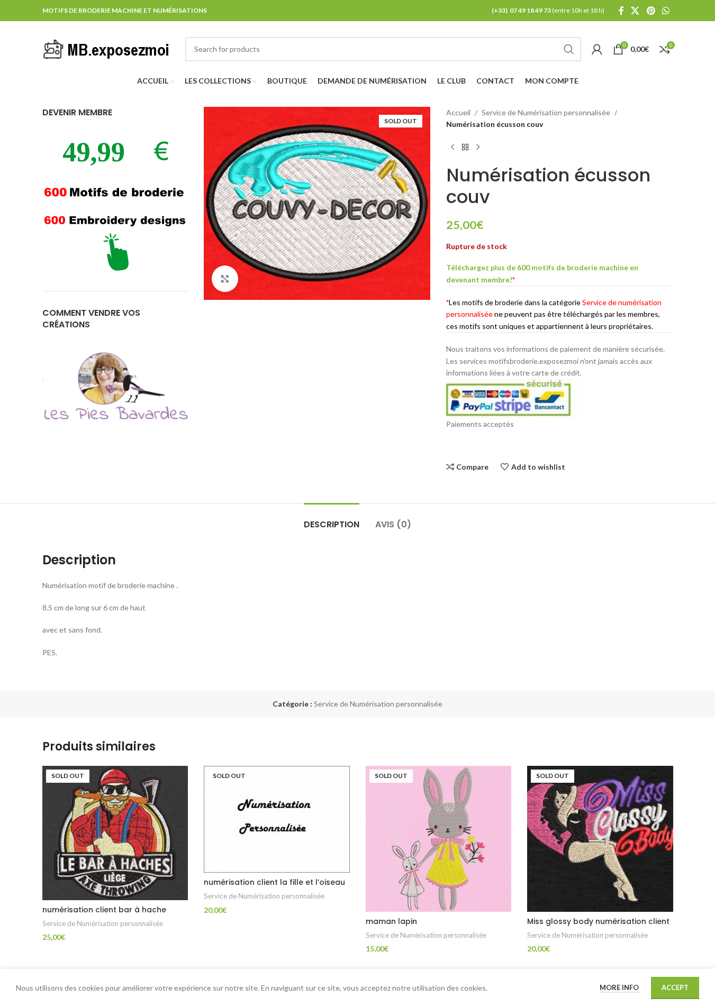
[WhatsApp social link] (665, 11)
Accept (675, 987)
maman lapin (391, 921)
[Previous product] (452, 147)
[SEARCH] (569, 49)
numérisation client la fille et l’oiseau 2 (274, 887)
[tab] (331, 519)
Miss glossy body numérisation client (598, 921)
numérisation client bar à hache (104, 909)
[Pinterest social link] (650, 11)
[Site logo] (108, 47)
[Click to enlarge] (225, 279)
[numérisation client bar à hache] (115, 833)
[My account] (597, 49)
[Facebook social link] (621, 11)
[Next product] (478, 147)
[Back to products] (465, 147)
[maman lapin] (439, 839)
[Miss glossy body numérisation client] (600, 839)
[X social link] (635, 11)
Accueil (458, 112)
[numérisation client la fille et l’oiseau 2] (277, 819)
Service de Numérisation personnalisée (546, 112)
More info (620, 987)
